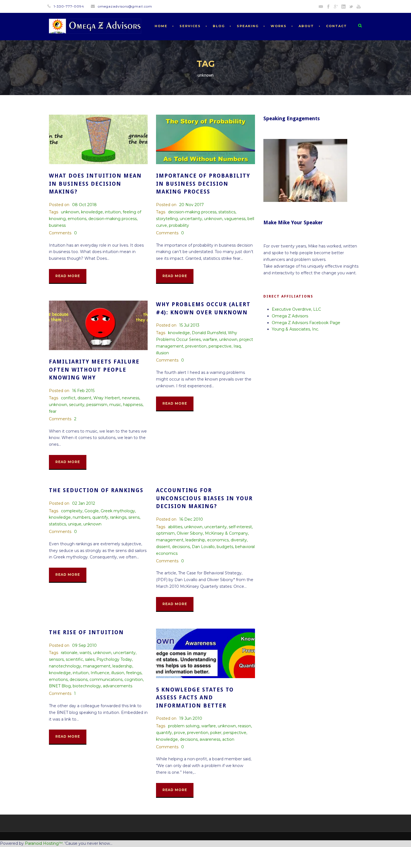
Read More (67, 276)
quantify (100, 517)
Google (91, 510)
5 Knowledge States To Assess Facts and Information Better (195, 697)
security (76, 404)
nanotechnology (65, 666)
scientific (74, 659)
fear (52, 411)
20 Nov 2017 (191, 204)
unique (74, 524)
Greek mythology (118, 510)
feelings (133, 672)
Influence (100, 672)
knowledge (92, 211)
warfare (210, 339)
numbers (81, 517)
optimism (165, 533)
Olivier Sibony (190, 533)
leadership (195, 539)
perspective (220, 346)
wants (85, 652)
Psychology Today (114, 659)
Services (190, 26)
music (115, 404)
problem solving (183, 725)
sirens (134, 517)
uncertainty (191, 218)
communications (105, 679)
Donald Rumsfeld (209, 332)
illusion (162, 352)
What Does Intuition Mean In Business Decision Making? (95, 184)
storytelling (167, 218)
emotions (77, 218)
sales (90, 659)
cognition (133, 679)
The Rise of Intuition (86, 632)
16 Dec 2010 (191, 519)
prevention (196, 346)
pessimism (96, 404)
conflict (68, 397)
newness (130, 397)
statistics (226, 211)
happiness (133, 404)
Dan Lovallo (203, 546)
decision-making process (112, 218)
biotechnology (87, 685)
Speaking (248, 26)
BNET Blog (60, 685)
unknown (70, 211)
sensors (56, 659)
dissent (84, 397)
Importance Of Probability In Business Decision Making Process (203, 184)
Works (279, 26)
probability (179, 225)
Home (161, 26)
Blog (219, 26)
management (169, 539)
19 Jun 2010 (190, 718)
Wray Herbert (106, 397)
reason (244, 725)
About (306, 26)
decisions (181, 546)
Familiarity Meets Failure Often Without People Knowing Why (94, 369)
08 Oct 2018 (84, 204)
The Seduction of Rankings (96, 490)
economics (218, 539)
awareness (210, 739)
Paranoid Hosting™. (44, 843)
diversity (239, 539)
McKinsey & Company (226, 533)
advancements (117, 685)
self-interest (240, 526)
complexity (71, 510)
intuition (113, 211)
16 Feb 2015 (83, 390)
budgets (225, 546)
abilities (175, 526)
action (228, 739)
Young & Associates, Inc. (295, 329)
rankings (118, 517)
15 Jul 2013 (189, 325)
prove (179, 732)
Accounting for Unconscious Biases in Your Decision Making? (204, 498)
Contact (336, 26)
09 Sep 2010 (84, 645)
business (57, 225)
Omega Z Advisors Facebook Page (306, 322)
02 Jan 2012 (83, 503)
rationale (69, 652)
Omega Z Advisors (290, 315)
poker (215, 732)
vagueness (234, 218)
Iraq (237, 346)
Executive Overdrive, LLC (296, 309)
